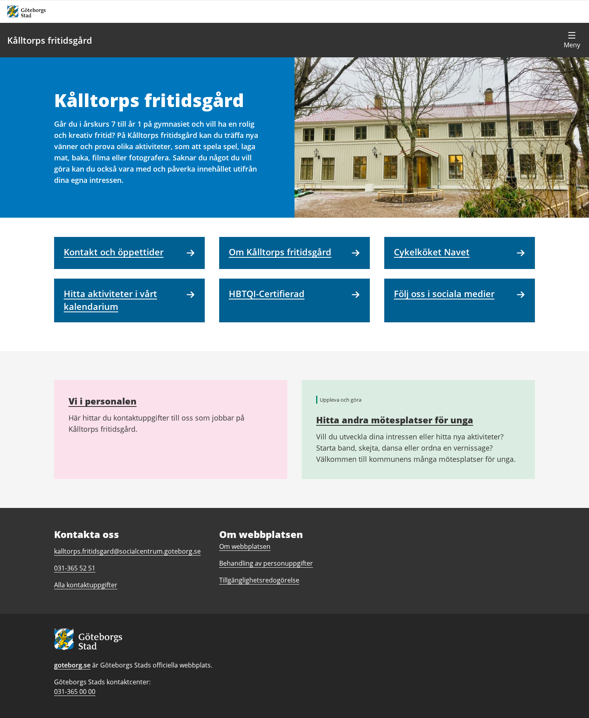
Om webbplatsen (244, 546)
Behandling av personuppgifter (266, 563)
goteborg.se (72, 665)
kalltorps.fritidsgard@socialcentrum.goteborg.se (127, 551)
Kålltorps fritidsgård (49, 40)
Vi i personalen (103, 401)
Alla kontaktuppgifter (85, 584)
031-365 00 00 (74, 691)
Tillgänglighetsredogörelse (259, 580)
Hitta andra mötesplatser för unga (394, 420)
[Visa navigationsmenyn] (572, 40)
